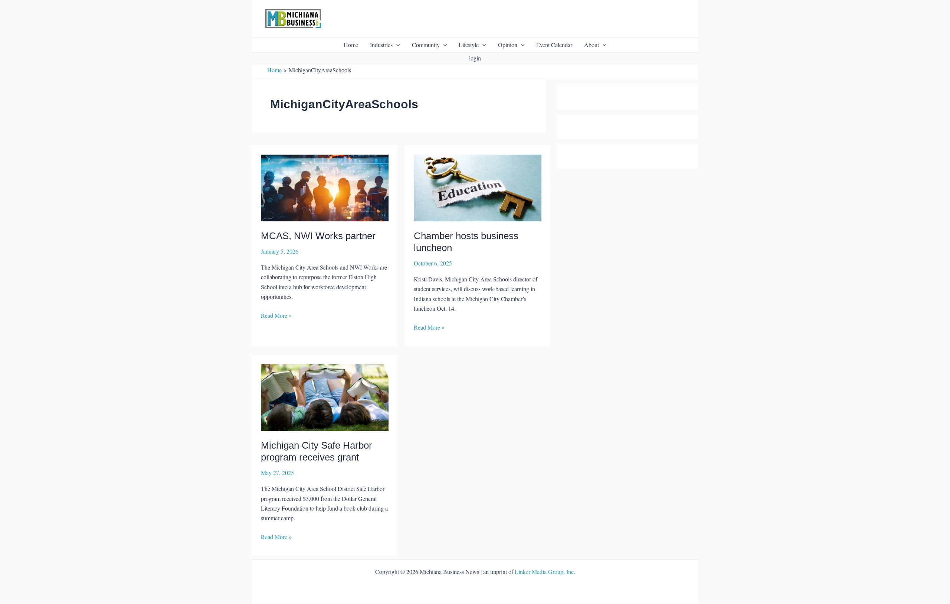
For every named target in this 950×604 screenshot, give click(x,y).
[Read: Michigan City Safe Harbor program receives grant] (325, 396)
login (475, 58)
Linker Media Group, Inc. (545, 571)
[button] (396, 44)
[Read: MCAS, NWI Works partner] (325, 187)
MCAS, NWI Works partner (318, 235)
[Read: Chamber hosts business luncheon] (477, 187)
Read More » (276, 315)
